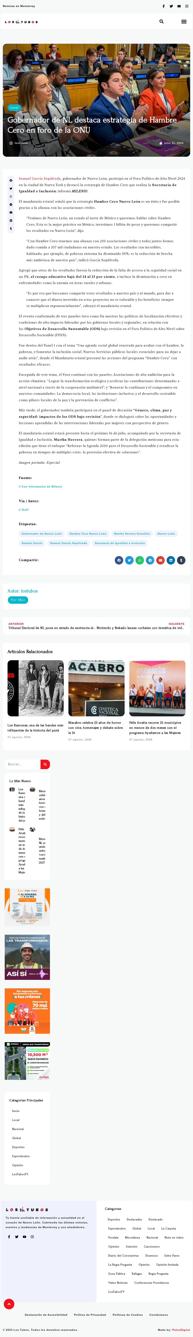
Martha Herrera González (132, 533)
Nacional (18, 1129)
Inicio (16, 1111)
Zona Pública (116, 1273)
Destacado (156, 1219)
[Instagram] (186, 6)
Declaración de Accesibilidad (46, 1314)
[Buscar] (45, 764)
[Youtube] (179, 6)
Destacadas (134, 1219)
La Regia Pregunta (120, 1264)
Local (14, 107)
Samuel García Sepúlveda (40, 178)
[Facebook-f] (163, 6)
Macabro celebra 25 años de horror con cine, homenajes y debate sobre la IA (95, 728)
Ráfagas (137, 1273)
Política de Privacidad (90, 1314)
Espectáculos (21, 1156)
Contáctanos (158, 1314)
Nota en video (174, 1237)
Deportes (18, 1147)
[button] (162, 21)
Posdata (113, 1237)
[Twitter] (171, 6)
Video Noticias (118, 1282)
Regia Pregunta (158, 1273)
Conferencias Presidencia (151, 1282)
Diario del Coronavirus (123, 1255)
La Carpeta (169, 1228)
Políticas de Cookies (128, 1314)
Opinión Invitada (167, 1264)
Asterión (131, 1246)
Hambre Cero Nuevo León (88, 533)
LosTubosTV (20, 1174)
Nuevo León (166, 533)
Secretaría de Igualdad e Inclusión (120, 543)
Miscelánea (132, 1237)
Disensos (152, 1255)
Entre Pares (172, 1255)
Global (16, 1138)
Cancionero (152, 1246)
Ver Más (18, 600)
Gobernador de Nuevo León (42, 533)
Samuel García (32, 543)
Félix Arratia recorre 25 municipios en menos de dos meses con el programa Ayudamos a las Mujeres (155, 728)
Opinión (17, 1165)
